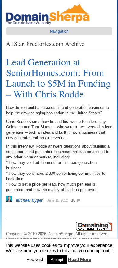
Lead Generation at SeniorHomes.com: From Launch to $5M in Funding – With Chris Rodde (58, 77)
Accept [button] (57, 259)
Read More (79, 259)
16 (73, 200)
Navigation (59, 31)
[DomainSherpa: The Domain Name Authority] (49, 24)
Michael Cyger (29, 200)
